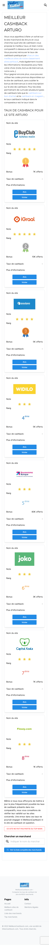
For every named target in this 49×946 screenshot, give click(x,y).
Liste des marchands (12, 913)
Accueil (7, 903)
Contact (27, 903)
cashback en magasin (32, 96)
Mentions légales (31, 907)
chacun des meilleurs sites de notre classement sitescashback (22, 58)
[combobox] (24, 841)
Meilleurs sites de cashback (11, 908)
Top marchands (10, 917)
